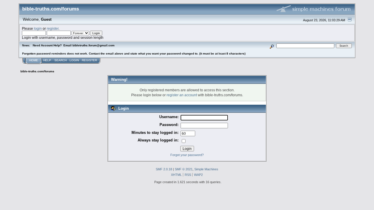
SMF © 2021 (184, 169)
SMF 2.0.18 (164, 169)
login (38, 28)
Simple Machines (206, 169)
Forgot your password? (187, 155)
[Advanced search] (272, 45)
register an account (182, 95)
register (52, 28)
